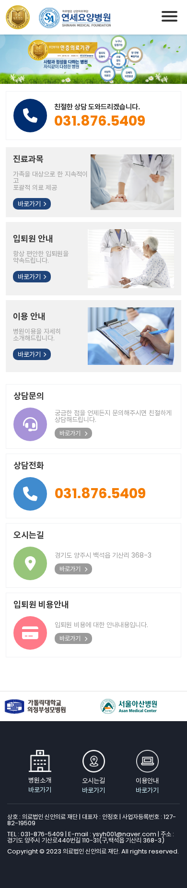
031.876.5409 (100, 493)
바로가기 (29, 204)
